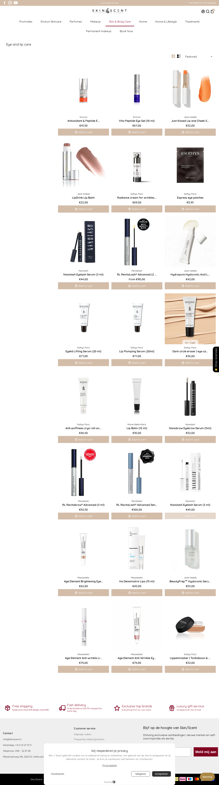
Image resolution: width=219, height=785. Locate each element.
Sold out (190, 516)
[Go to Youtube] (16, 3)
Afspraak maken (83, 734)
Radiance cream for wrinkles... (136, 197)
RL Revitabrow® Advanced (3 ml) (83, 504)
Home (143, 21)
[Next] (209, 87)
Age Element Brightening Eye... (83, 581)
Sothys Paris (137, 193)
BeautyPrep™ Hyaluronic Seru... (190, 581)
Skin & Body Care (120, 21)
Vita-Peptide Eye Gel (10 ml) (137, 120)
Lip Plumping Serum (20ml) (136, 351)
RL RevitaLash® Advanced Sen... (136, 504)
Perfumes (76, 21)
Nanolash (83, 270)
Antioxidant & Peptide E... (83, 120)
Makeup (95, 21)
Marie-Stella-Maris (136, 424)
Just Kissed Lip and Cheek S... (190, 120)
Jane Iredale (190, 117)
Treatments (192, 21)
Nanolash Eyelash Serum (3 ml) (83, 274)
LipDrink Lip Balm (83, 197)
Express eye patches (190, 197)
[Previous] (171, 87)
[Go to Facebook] (5, 3)
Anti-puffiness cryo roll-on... (83, 428)
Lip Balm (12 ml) (137, 428)
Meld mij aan (205, 752)
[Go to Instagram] (10, 3)
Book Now (126, 31)
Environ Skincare (51, 21)
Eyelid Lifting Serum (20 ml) (83, 351)
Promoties (25, 21)
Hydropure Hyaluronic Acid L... (190, 274)
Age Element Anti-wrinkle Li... (83, 658)
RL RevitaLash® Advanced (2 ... (137, 274)
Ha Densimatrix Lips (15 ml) (136, 581)
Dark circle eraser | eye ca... (190, 351)
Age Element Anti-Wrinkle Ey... (137, 658)
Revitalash (137, 270)
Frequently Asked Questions (89, 739)
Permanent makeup (98, 31)
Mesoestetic (83, 577)
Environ (83, 117)
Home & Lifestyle (166, 21)
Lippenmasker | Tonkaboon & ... (190, 658)
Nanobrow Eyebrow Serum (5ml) (190, 428)
